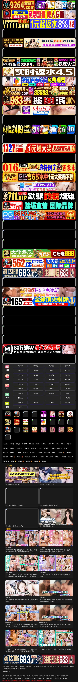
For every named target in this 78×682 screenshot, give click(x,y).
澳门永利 (31, 444)
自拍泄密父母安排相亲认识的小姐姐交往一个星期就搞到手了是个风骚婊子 (56, 600)
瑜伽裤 (52, 389)
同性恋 (68, 398)
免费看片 (57, 457)
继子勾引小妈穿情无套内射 (14, 505)
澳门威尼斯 (6, 461)
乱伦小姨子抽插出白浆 (47, 526)
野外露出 (67, 379)
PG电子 (37, 444)
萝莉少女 (67, 366)
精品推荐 (20, 366)
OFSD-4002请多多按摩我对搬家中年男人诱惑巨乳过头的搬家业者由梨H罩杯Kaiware (55, 551)
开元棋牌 (18, 444)
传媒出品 (20, 398)
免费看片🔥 (61, 452)
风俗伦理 (67, 402)
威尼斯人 (5, 444)
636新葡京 (69, 452)
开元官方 (27, 457)
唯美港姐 (51, 375)
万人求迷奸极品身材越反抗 (14, 526)
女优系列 (36, 384)
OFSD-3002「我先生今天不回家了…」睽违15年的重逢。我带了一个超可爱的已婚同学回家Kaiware (21, 651)
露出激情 (36, 393)
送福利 (57, 444)
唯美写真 (51, 393)
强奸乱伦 (36, 366)
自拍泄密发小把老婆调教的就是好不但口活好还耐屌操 (22, 600)
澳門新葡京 (47, 452)
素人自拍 (67, 370)
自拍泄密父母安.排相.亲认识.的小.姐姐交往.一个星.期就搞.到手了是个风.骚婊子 (55, 625)
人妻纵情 (51, 402)
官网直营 (24, 444)
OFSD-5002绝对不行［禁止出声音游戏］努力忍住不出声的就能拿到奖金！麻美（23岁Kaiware (21, 575)
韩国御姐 (36, 375)
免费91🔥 (13, 461)
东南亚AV (67, 375)
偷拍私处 (5, 452)
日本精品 (36, 370)
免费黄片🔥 (37, 461)
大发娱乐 (39, 452)
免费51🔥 (12, 457)
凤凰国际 (12, 448)
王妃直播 (59, 448)
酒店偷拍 (46, 448)
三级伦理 (20, 370)
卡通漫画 (20, 393)
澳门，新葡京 (49, 457)
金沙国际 (41, 457)
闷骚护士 (67, 389)
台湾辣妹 (20, 375)
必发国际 (25, 452)
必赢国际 (5, 448)
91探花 (36, 379)
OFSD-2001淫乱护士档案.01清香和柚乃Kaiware (55, 649)
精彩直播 (33, 448)
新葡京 (62, 444)
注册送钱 (43, 444)
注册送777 (51, 444)
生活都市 (20, 402)
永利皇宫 (54, 452)
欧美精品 (51, 366)
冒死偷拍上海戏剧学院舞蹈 (48, 505)
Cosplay (52, 370)
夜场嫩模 (18, 452)
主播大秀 (52, 448)
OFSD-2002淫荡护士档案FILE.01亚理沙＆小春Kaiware (55, 575)
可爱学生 (51, 384)
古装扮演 (20, 384)
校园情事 (36, 402)
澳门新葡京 (32, 452)
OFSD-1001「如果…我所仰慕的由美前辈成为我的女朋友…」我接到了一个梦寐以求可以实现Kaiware (22, 626)
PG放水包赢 (19, 448)
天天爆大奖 (34, 457)
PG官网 (12, 444)
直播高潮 (27, 448)
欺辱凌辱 (20, 379)
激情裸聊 (5, 457)
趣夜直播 (12, 452)
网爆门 (68, 393)
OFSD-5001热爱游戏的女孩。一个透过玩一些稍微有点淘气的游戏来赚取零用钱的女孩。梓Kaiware (21, 551)
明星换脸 (36, 389)
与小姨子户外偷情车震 (47, 484)
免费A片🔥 (21, 461)
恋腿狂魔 (67, 384)
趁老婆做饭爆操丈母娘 (13, 484)
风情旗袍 (20, 389)
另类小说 (20, 407)
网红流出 (51, 379)
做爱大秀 (64, 457)
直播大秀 (70, 457)
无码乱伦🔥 (20, 457)
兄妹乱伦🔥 (29, 461)
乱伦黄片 (66, 448)
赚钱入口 (44, 461)
